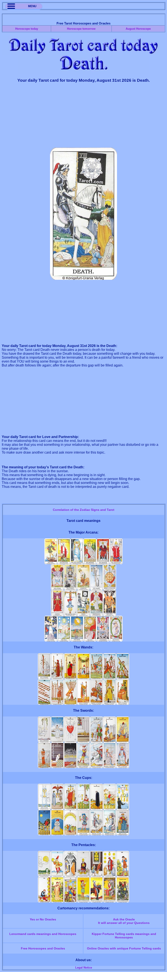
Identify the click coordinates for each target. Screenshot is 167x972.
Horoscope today (26, 28)
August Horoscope (138, 28)
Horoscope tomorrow (81, 28)
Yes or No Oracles (43, 919)
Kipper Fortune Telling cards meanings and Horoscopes (124, 935)
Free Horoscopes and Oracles (43, 948)
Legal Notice (83, 967)
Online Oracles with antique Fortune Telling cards (124, 948)
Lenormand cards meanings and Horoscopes (42, 934)
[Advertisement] (83, 117)
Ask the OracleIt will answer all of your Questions (124, 921)
